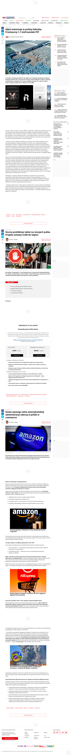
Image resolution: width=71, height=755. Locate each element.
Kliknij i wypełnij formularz (10, 738)
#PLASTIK (13, 216)
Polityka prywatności (36, 738)
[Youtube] (66, 732)
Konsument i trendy (14, 22)
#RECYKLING (8, 216)
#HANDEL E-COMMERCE (19, 707)
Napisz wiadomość (47, 37)
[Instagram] (60, 732)
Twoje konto (27, 735)
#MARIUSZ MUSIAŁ (19, 214)
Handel (4, 22)
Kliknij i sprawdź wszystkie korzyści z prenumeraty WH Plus (28, 340)
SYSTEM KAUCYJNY (54, 20)
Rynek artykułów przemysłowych (11, 24)
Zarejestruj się (36, 735)
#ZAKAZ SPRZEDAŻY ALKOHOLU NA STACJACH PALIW (38, 394)
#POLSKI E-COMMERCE (10, 707)
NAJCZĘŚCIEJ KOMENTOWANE (60, 122)
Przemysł (50, 22)
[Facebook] (2, 28)
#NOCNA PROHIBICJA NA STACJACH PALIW (13, 394)
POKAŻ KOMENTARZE (28, 223)
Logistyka (42, 22)
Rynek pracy (34, 22)
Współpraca (36, 732)
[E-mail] (2, 40)
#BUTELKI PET (8, 214)
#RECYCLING (43, 214)
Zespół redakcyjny (26, 733)
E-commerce (25, 22)
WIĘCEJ (66, 22)
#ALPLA (13, 214)
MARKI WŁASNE (36, 20)
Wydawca (45, 732)
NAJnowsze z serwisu (60, 35)
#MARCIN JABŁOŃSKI (26, 214)
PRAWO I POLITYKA (45, 20)
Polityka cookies (47, 737)
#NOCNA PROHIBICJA (24, 394)
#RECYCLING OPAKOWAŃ (35, 214)
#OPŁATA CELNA (37, 707)
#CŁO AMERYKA (31, 707)
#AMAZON (25, 707)
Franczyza (58, 22)
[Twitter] (2, 34)
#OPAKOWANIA (18, 216)
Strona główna (4, 24)
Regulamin (26, 737)
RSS (44, 735)
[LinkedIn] (54, 732)
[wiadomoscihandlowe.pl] (9, 17)
